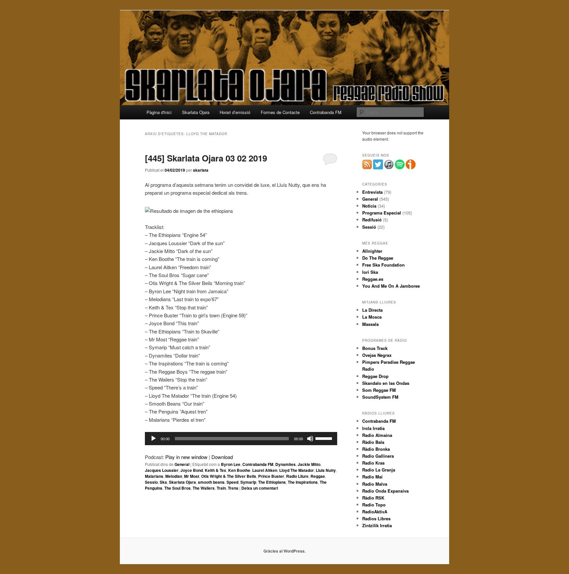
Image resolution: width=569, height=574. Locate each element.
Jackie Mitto (309, 464)
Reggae (318, 476)
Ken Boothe (239, 470)
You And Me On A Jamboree (391, 286)
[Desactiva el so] (310, 438)
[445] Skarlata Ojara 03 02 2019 (206, 158)
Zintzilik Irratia (377, 525)
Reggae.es (372, 279)
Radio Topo (374, 505)
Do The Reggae (377, 258)
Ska (163, 482)
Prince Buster (271, 476)
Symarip (248, 482)
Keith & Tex (215, 470)
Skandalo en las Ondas (385, 383)
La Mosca (372, 317)
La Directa (372, 310)
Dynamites (285, 464)
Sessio (151, 482)
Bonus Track (375, 348)
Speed (232, 482)
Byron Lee (230, 464)
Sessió (369, 227)
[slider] (324, 438)
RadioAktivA (374, 511)
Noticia (369, 206)
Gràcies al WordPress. (284, 551)
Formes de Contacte (280, 112)
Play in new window (186, 456)
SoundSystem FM (380, 397)
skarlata (200, 170)
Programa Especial (381, 213)
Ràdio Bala (373, 442)
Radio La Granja (378, 470)
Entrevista (372, 192)
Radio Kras (373, 463)
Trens (233, 488)
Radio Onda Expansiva (385, 491)
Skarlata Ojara (195, 112)
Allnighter (372, 251)
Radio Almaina (377, 435)
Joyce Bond (191, 470)
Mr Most (191, 476)
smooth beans (211, 482)
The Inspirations (303, 482)
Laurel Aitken (264, 470)
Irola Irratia (373, 428)
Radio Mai (372, 477)
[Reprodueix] (153, 438)
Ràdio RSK (373, 498)
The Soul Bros (177, 488)
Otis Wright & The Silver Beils (228, 476)
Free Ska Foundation (383, 265)
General (182, 464)
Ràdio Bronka (376, 449)
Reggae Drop (375, 376)
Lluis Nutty (326, 470)
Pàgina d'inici (159, 112)
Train (221, 488)
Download (222, 456)
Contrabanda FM (325, 112)
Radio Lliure (297, 476)
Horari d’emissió (235, 112)
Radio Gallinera (378, 456)
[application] (241, 438)
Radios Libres (376, 518)
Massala (370, 324)
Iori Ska (370, 272)
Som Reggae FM (379, 390)
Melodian (173, 476)
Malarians (154, 476)
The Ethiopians (272, 482)
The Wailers (204, 488)
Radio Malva (374, 484)
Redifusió (372, 219)
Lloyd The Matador (296, 470)
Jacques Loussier (161, 470)
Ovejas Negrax (377, 355)
